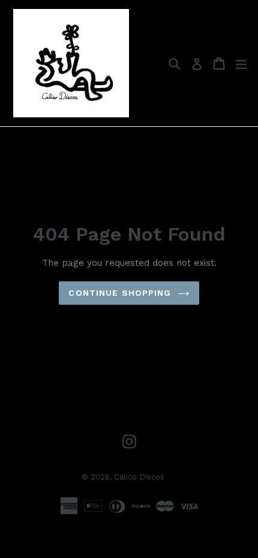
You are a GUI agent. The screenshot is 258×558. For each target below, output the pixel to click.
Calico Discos (139, 476)
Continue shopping (119, 293)
